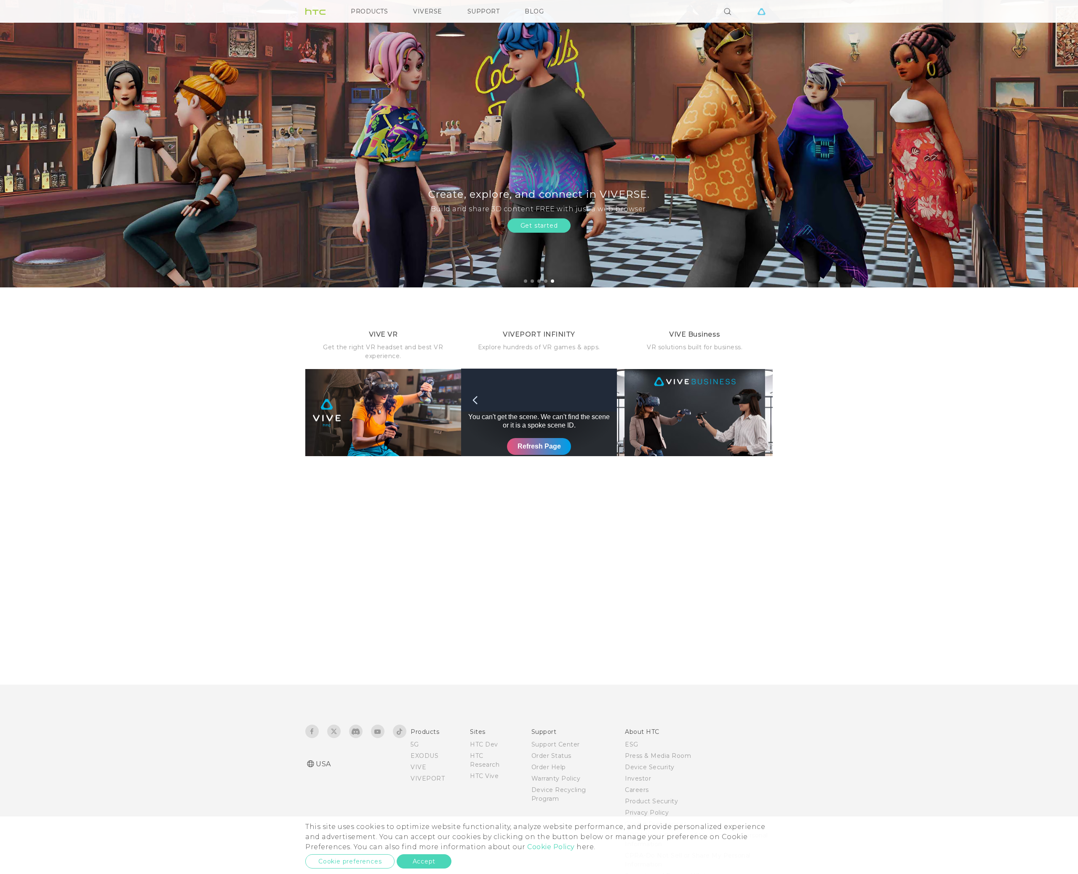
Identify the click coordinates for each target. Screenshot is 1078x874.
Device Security (650, 767)
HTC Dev (484, 744)
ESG (631, 744)
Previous (23, 143)
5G (415, 744)
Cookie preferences (350, 861)
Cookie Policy (551, 847)
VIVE (418, 767)
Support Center (555, 744)
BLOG (534, 11)
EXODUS (424, 756)
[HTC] (315, 11)
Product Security (651, 801)
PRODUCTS (369, 11)
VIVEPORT (428, 778)
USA (323, 764)
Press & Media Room (658, 756)
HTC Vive (484, 776)
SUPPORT (483, 11)
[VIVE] (761, 11)
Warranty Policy (556, 778)
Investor (638, 778)
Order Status (551, 756)
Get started (539, 225)
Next (1053, 143)
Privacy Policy (647, 812)
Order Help (548, 767)
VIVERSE (427, 11)
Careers (637, 790)
